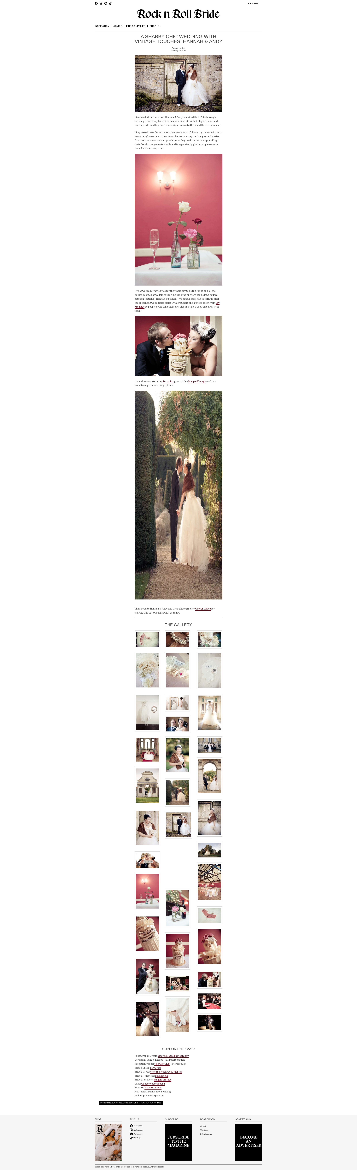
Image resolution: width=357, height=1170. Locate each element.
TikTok (136, 1138)
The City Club (162, 1063)
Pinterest (137, 1134)
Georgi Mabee (203, 608)
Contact (204, 1130)
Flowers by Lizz (152, 1087)
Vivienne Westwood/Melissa (166, 1071)
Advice (117, 26)
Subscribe (253, 4)
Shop (153, 26)
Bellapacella (161, 1075)
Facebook (137, 1125)
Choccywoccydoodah (153, 1083)
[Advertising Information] (248, 1142)
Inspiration (102, 26)
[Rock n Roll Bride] (178, 13)
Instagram (138, 1130)
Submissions (206, 1134)
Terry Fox (168, 381)
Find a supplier (135, 26)
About (203, 1125)
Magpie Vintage (197, 381)
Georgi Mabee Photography (173, 1055)
